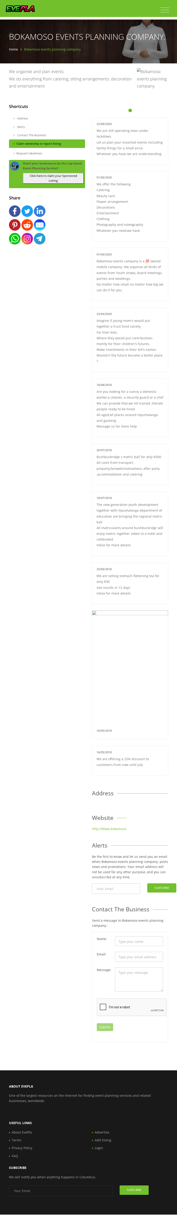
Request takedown (29, 153)
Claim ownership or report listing (38, 144)
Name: (102, 939)
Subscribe (161, 888)
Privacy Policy (22, 1148)
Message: (104, 970)
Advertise (102, 1132)
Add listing (103, 1140)
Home (13, 49)
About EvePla (22, 1132)
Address (22, 118)
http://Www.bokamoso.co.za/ (114, 829)
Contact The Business (31, 135)
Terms (16, 1140)
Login (99, 1148)
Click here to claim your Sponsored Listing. (53, 178)
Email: (101, 954)
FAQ (15, 1156)
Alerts (20, 127)
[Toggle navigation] (164, 10)
